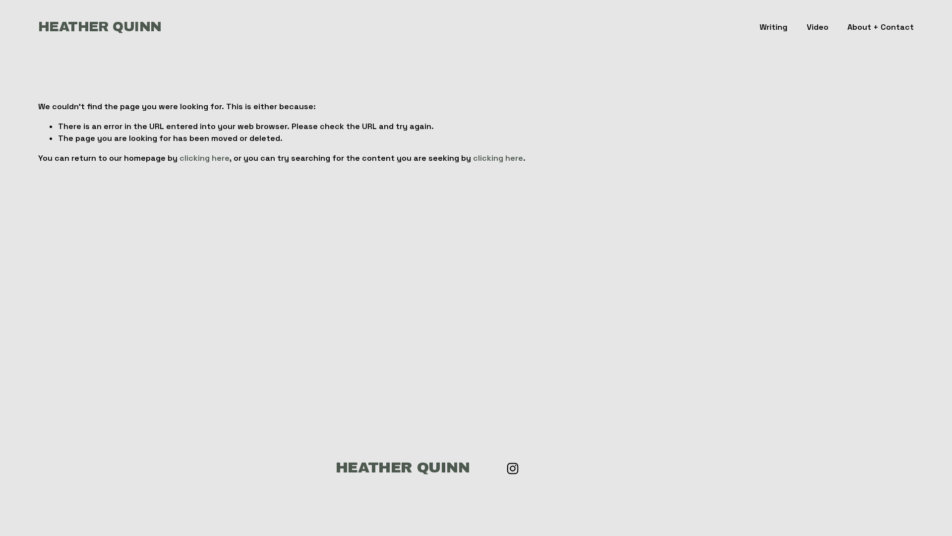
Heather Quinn (100, 26)
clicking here (204, 158)
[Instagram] (513, 468)
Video (818, 27)
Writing (773, 27)
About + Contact (880, 27)
